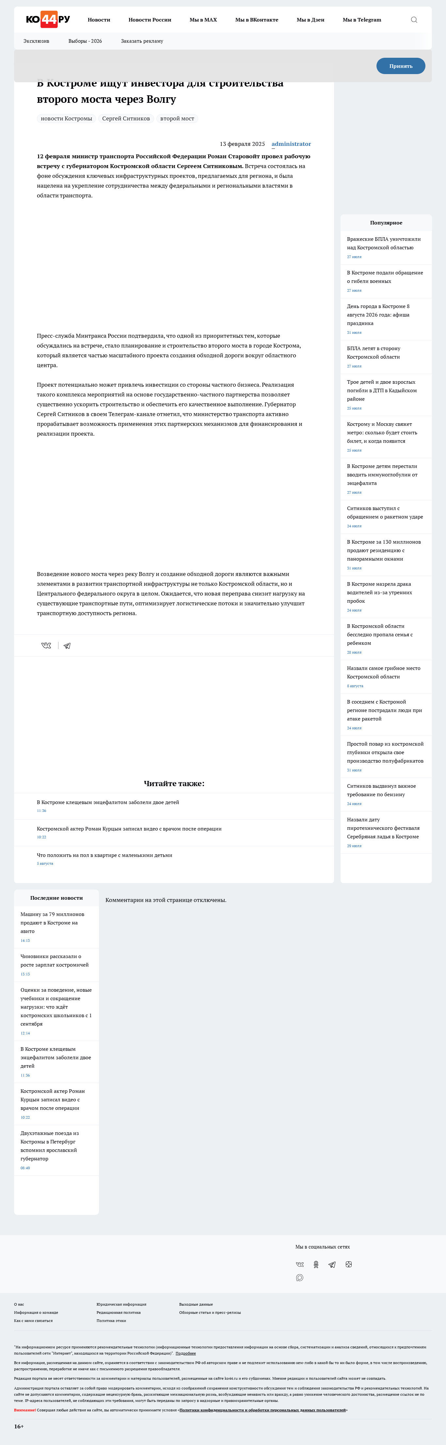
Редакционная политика (119, 1312)
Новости (99, 19)
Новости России (150, 19)
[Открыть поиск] (414, 19)
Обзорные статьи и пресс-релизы (210, 1312)
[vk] (47, 645)
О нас (19, 1304)
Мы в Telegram (362, 19)
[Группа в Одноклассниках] (316, 1264)
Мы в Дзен (311, 19)
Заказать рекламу (142, 41)
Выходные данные (196, 1304)
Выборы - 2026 (85, 41)
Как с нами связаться (33, 1320)
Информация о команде (36, 1312)
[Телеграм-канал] (332, 1264)
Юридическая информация (121, 1304)
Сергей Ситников (126, 118)
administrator (291, 144)
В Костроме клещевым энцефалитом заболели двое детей (108, 806)
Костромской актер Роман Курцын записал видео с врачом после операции (129, 832)
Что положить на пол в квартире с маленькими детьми (104, 859)
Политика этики (111, 1320)
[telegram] (69, 645)
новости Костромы (66, 118)
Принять (401, 66)
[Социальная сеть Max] (300, 1277)
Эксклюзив (37, 41)
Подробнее (186, 1353)
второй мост (177, 118)
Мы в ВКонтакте (257, 19)
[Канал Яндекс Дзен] (349, 1264)
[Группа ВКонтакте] (300, 1264)
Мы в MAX (203, 19)
